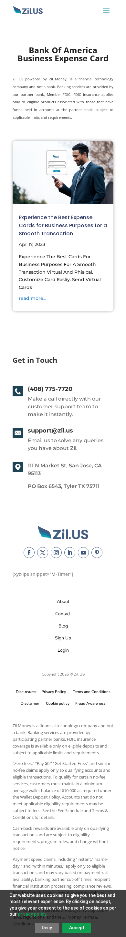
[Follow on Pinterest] (96, 552)
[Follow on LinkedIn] (69, 552)
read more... (32, 298)
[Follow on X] (42, 552)
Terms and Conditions (91, 691)
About (63, 601)
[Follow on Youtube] (83, 552)
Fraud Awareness (90, 703)
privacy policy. (32, 914)
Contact (63, 614)
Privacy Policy (52, 691)
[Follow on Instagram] (56, 552)
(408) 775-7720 (50, 388)
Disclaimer (30, 703)
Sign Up (63, 638)
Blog (63, 626)
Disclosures (26, 691)
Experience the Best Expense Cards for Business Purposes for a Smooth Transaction (63, 225)
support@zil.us (50, 430)
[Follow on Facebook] (29, 552)
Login (63, 650)
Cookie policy (57, 703)
